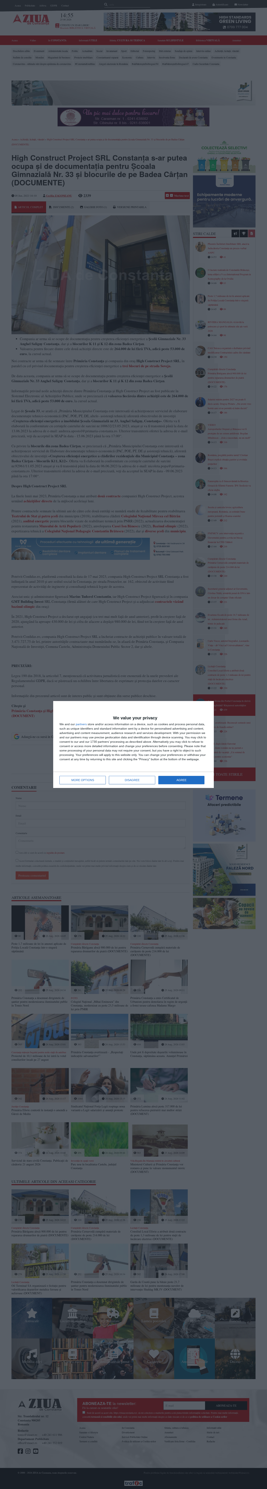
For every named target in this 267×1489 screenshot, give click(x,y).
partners (81, 724)
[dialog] (133, 744)
